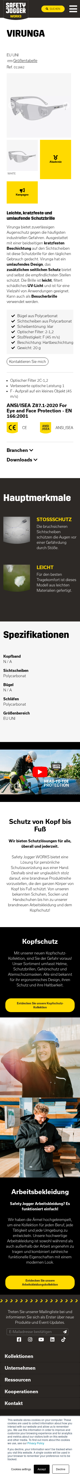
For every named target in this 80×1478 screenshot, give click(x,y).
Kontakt (14, 1403)
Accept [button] (42, 1469)
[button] (11, 105)
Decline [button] (60, 1469)
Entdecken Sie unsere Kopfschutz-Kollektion (40, 1005)
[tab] (40, 450)
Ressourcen (18, 1379)
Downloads (20, 459)
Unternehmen (20, 1368)
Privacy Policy (35, 1443)
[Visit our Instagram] (30, 1339)
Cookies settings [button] (21, 1469)
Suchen (54, 8)
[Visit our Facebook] (18, 1339)
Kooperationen (21, 1391)
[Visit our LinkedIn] (52, 1339)
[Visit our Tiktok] (63, 1339)
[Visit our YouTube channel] (41, 1339)
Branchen (18, 450)
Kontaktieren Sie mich (27, 361)
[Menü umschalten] (73, 8)
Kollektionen (19, 1356)
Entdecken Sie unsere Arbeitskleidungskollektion (40, 1282)
